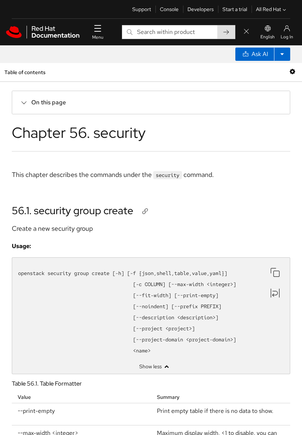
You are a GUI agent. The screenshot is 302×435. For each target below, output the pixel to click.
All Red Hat (268, 9)
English (267, 37)
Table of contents (25, 72)
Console (169, 9)
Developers (200, 9)
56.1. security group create (72, 210)
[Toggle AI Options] (282, 54)
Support (141, 9)
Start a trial (234, 9)
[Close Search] (246, 32)
